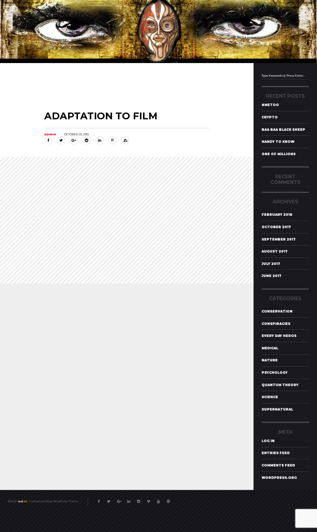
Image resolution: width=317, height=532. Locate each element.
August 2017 (275, 251)
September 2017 (279, 239)
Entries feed (276, 453)
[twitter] (109, 499)
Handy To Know (278, 142)
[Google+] (74, 140)
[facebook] (99, 499)
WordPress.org (279, 478)
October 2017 (276, 227)
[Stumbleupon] (125, 140)
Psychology (275, 373)
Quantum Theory (280, 385)
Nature (270, 360)
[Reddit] (87, 140)
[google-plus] (119, 499)
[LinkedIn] (100, 140)
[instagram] (139, 499)
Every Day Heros (279, 336)
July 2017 (271, 264)
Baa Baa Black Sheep (283, 130)
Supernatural (277, 409)
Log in (268, 441)
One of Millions (279, 154)
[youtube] (158, 499)
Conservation (277, 311)
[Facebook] (48, 140)
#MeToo (270, 105)
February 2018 (277, 215)
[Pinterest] (112, 140)
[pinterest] (168, 499)
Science (270, 397)
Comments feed (278, 465)
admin (50, 134)
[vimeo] (148, 499)
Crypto (270, 117)
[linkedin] (129, 499)
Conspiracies (276, 324)
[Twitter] (61, 140)
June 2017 (271, 276)
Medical (270, 348)
